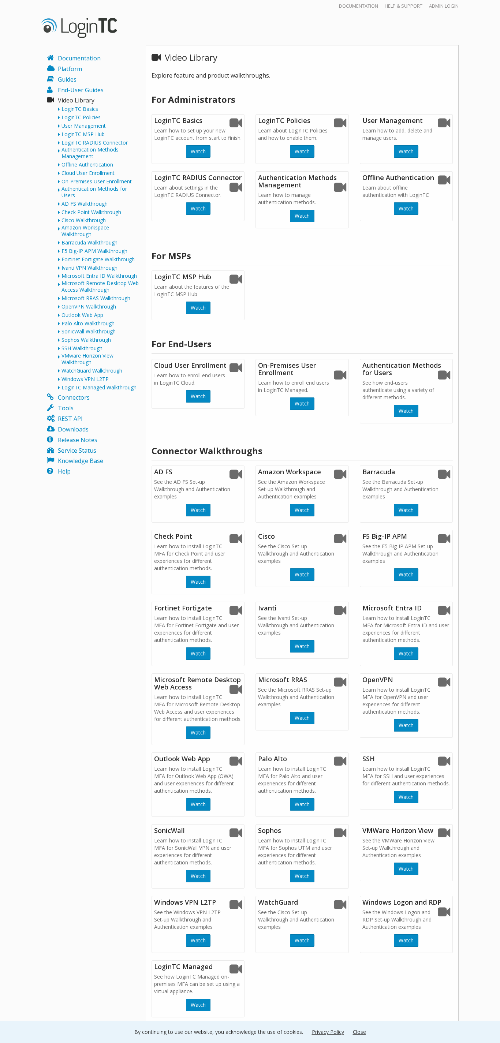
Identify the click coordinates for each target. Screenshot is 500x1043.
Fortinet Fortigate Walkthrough (98, 259)
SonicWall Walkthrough (88, 331)
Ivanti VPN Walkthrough (89, 268)
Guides (67, 79)
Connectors (74, 397)
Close (359, 1031)
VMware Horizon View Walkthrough (87, 359)
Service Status (77, 450)
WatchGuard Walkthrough (91, 370)
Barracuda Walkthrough (89, 242)
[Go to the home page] (79, 28)
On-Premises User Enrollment (96, 181)
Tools (66, 408)
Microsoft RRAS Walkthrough (95, 298)
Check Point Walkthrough (91, 212)
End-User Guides (81, 90)
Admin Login (444, 6)
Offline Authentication (87, 164)
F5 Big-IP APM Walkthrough (94, 251)
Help (64, 471)
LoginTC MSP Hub (83, 134)
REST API (70, 419)
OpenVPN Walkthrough (88, 306)
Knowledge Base (80, 461)
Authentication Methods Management (90, 153)
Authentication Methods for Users (94, 192)
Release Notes (77, 440)
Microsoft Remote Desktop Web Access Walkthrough (100, 286)
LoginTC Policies (81, 117)
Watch (198, 151)
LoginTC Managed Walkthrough (99, 387)
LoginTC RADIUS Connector (94, 142)
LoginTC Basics (79, 109)
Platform (70, 69)
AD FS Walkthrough (84, 204)
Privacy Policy (328, 1031)
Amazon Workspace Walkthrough (85, 231)
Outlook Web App (82, 315)
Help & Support (403, 6)
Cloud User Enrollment (88, 173)
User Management (83, 126)
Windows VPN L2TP (85, 379)
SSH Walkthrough (81, 348)
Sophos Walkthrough (86, 340)
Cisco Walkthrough (83, 220)
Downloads (73, 429)
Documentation (358, 6)
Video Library (76, 100)
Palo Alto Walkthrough (88, 323)
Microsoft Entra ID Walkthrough (99, 276)
